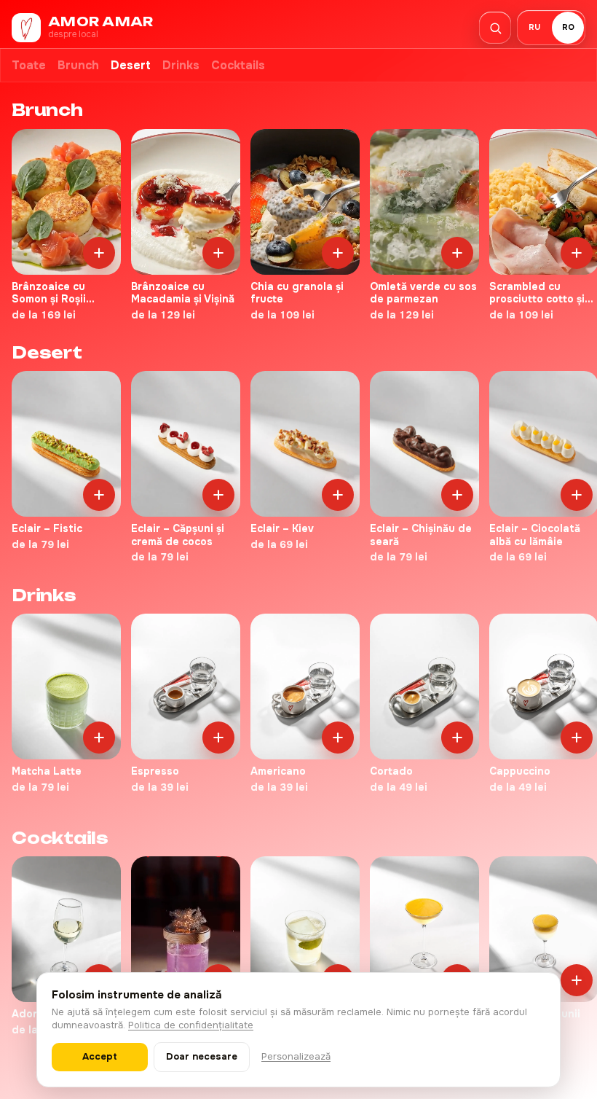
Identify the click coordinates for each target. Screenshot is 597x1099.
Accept (99, 1056)
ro (568, 27)
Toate (29, 65)
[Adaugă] (99, 253)
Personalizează (296, 1056)
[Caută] (495, 28)
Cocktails (238, 65)
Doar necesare (201, 1056)
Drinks (180, 65)
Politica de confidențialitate (190, 1025)
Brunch (78, 65)
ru (534, 27)
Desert (131, 65)
